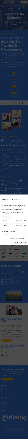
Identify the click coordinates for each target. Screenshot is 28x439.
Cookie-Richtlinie (7, 213)
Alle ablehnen (15, 242)
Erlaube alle (23, 242)
